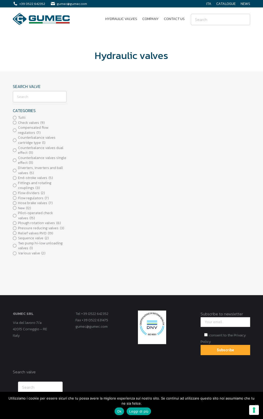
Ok (119, 411)
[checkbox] (40, 122)
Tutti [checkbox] (21, 117)
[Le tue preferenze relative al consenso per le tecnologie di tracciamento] (254, 410)
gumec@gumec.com (92, 326)
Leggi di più (138, 411)
